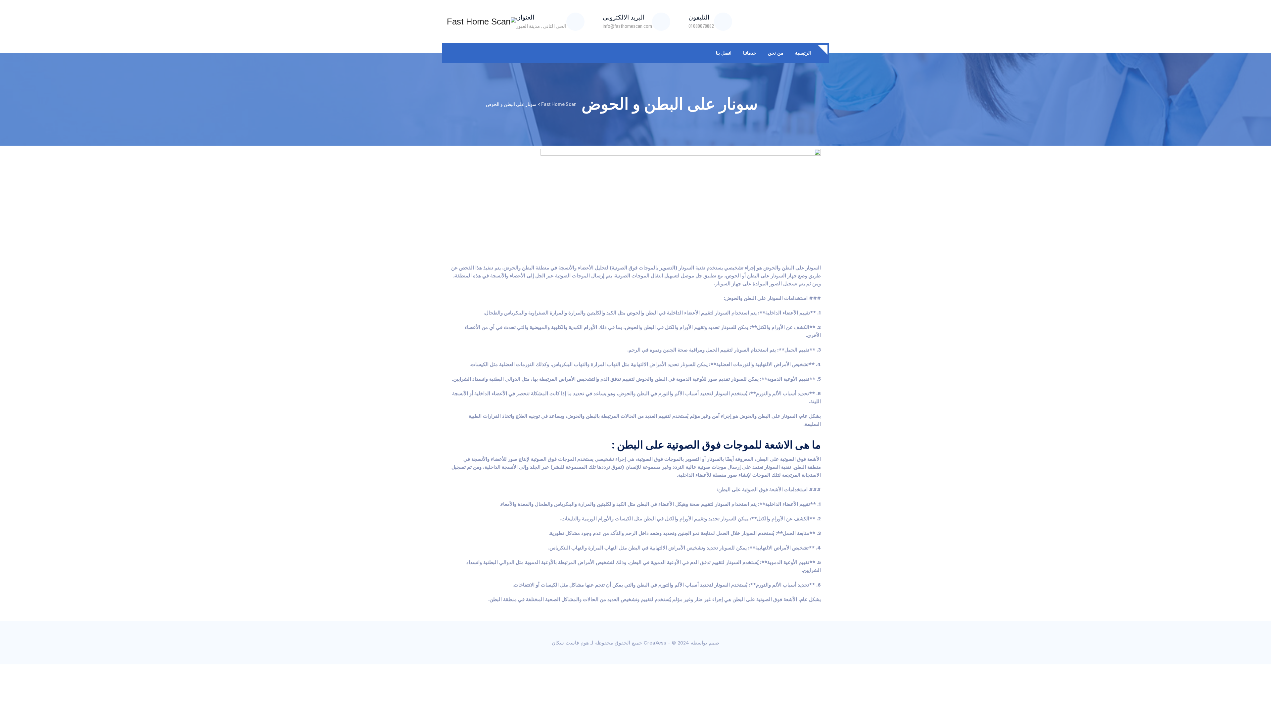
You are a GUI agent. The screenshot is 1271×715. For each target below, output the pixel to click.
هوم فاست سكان (570, 643)
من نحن (775, 53)
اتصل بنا (723, 53)
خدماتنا (749, 53)
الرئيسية (803, 53)
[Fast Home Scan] (481, 21)
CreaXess (655, 643)
